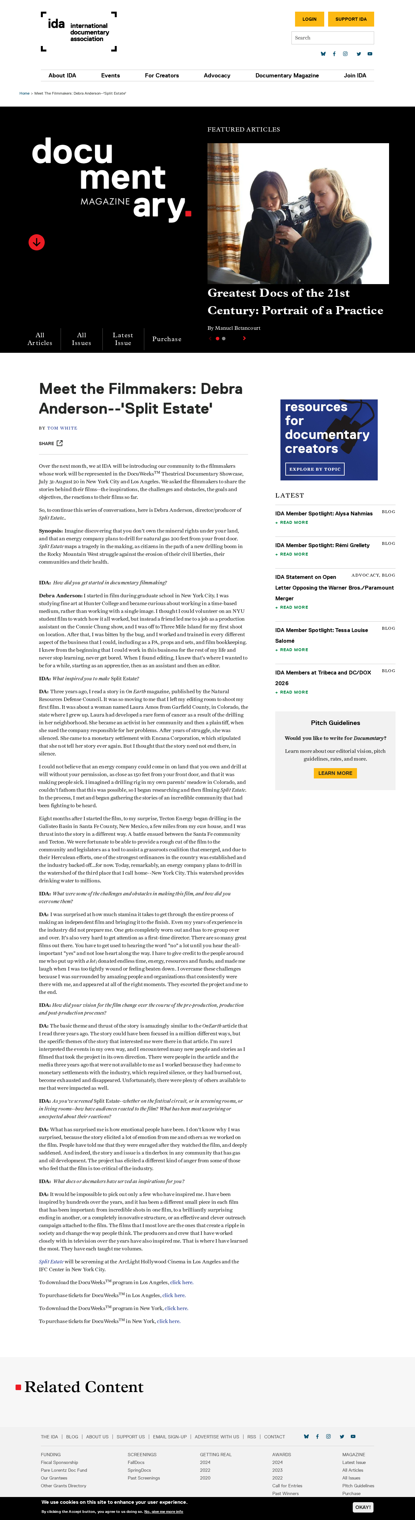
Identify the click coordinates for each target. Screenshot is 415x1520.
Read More (294, 522)
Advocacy (217, 75)
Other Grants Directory (63, 1485)
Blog (72, 1436)
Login (309, 19)
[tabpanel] (298, 240)
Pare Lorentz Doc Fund (64, 1470)
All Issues (81, 339)
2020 (205, 1478)
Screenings (142, 1454)
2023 (277, 1470)
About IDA (62, 75)
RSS (251, 1436)
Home (24, 93)
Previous (209, 338)
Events (110, 75)
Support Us (131, 1436)
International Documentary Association (79, 32)
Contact (274, 1436)
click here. (182, 1282)
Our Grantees (54, 1478)
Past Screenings (144, 1478)
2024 (205, 1462)
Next (245, 338)
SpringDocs (139, 1470)
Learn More (335, 773)
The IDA (49, 1436)
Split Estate (51, 1262)
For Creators (162, 75)
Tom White (62, 428)
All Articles (40, 339)
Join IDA (355, 75)
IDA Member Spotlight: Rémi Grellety (322, 545)
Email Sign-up (170, 1436)
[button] (37, 242)
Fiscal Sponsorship (59, 1462)
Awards (281, 1454)
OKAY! (363, 1507)
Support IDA (351, 19)
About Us (97, 1436)
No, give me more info (163, 1512)
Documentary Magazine (287, 75)
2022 (205, 1470)
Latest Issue (123, 339)
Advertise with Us (217, 1436)
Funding (51, 1454)
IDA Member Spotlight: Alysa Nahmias (324, 513)
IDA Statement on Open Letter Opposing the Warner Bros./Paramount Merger (334, 588)
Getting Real (216, 1454)
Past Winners (285, 1493)
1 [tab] (217, 338)
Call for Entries (287, 1485)
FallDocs (136, 1462)
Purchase (167, 339)
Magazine (353, 1454)
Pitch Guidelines (358, 1485)
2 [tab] (224, 338)
